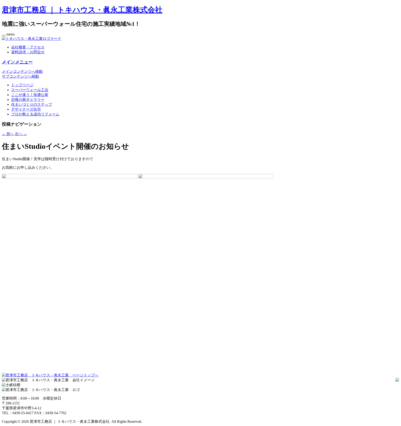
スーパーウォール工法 (29, 90)
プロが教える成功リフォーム (35, 114)
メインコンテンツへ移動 (22, 71)
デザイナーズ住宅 (26, 109)
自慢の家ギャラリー (28, 100)
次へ (21, 134)
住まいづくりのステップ (31, 104)
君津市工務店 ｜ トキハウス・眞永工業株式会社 (82, 10)
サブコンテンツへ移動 (20, 76)
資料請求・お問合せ (28, 52)
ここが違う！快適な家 (29, 95)
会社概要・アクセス (28, 47)
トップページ (22, 85)
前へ (8, 134)
